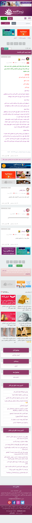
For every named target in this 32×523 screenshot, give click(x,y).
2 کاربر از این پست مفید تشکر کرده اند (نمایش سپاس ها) (16, 159)
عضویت (4, 18)
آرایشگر (23, 59)
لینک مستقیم (14, 156)
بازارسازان (12, 513)
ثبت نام (4, 270)
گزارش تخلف (5, 156)
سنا (24, 211)
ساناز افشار (22, 190)
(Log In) (28, 274)
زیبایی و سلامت (22, 38)
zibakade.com (21, 511)
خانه (29, 18)
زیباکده (29, 38)
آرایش (15, 38)
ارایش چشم (16, 377)
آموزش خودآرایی (16, 355)
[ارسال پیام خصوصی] (28, 62)
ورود (10, 18)
